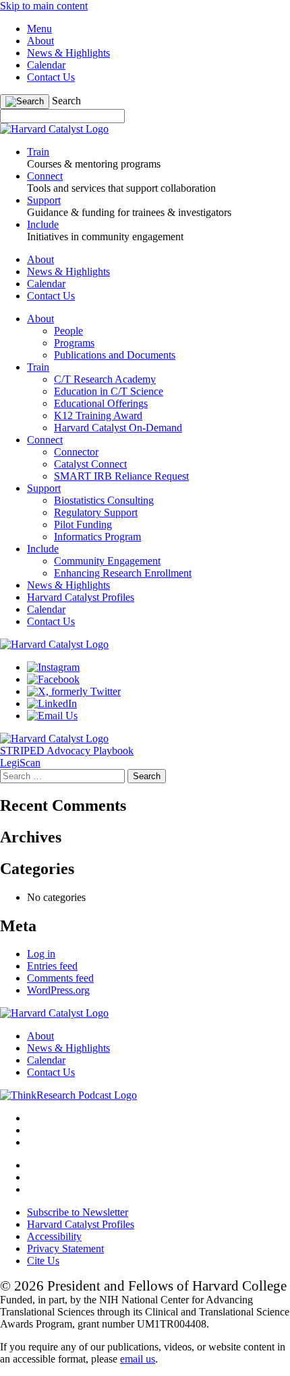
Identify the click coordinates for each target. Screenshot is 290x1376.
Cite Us (43, 1260)
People (68, 330)
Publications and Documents (114, 355)
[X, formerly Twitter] (74, 691)
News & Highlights (68, 53)
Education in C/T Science (108, 391)
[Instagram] (53, 667)
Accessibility (54, 1236)
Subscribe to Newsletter (77, 1212)
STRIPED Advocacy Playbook (67, 750)
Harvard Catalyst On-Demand (118, 427)
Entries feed (52, 966)
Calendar (46, 65)
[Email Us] (52, 715)
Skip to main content (44, 5)
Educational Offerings (101, 403)
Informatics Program (97, 536)
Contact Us (51, 77)
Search (66, 100)
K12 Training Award (98, 415)
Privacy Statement (65, 1248)
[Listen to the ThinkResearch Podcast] (68, 1095)
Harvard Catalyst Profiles (80, 597)
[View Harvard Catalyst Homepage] (54, 129)
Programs (74, 343)
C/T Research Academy (105, 379)
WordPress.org (58, 990)
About (40, 40)
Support (44, 488)
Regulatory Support (96, 512)
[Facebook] (53, 679)
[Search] (24, 101)
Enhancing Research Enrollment (123, 573)
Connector (76, 452)
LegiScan (20, 762)
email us (137, 1359)
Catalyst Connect (90, 464)
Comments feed (60, 978)
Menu (39, 28)
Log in (41, 953)
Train (38, 367)
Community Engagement (107, 561)
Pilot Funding (83, 524)
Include (43, 548)
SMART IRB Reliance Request (121, 476)
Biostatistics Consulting (104, 500)
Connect (45, 439)
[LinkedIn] (52, 703)
